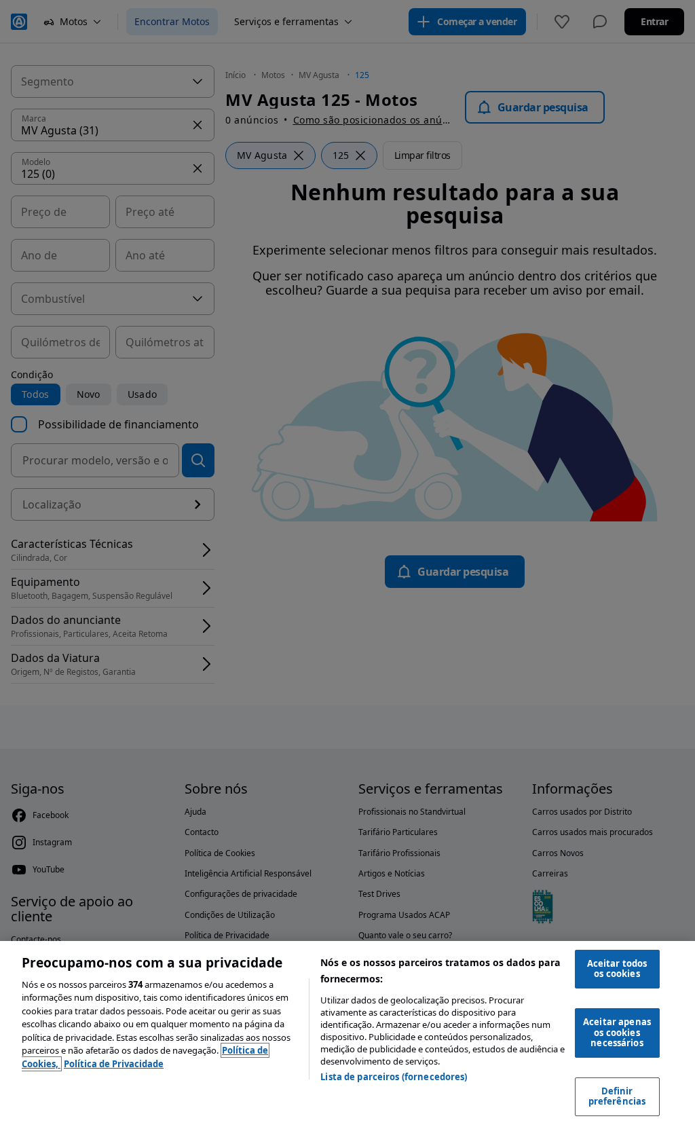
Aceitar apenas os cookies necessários (617, 1032)
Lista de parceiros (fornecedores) (393, 1077)
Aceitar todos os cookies (617, 968)
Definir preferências (617, 1096)
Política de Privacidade (114, 1064)
